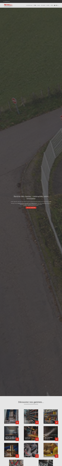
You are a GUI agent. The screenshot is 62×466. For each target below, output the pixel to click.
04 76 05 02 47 (7, 1)
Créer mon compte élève (31, 207)
